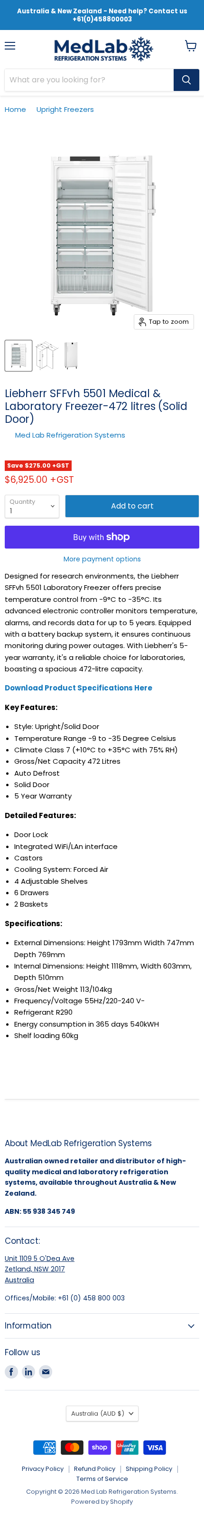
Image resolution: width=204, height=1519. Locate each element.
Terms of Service (102, 1478)
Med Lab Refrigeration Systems (70, 435)
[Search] (186, 80)
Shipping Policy (149, 1468)
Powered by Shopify (102, 1501)
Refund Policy (94, 1468)
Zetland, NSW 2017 (35, 1269)
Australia (19, 1280)
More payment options (102, 559)
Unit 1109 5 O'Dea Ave (39, 1258)
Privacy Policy (43, 1468)
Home (15, 109)
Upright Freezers (65, 109)
